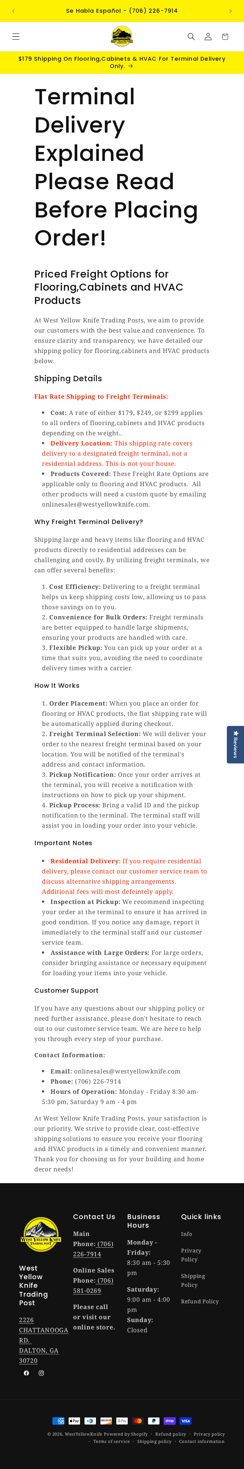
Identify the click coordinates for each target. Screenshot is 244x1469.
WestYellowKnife (84, 1434)
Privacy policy (209, 1434)
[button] (16, 36)
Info (187, 1234)
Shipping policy (154, 1441)
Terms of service (111, 1441)
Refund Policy (200, 1301)
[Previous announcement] (13, 11)
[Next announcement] (231, 11)
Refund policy (170, 1434)
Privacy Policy (191, 1255)
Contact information (202, 1441)
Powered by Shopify (126, 1434)
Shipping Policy (193, 1280)
